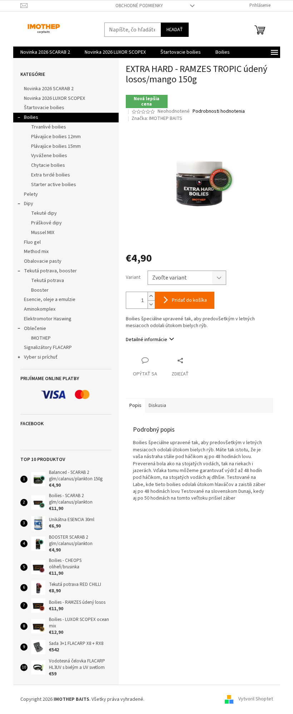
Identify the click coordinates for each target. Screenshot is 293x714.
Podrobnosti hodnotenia (219, 111)
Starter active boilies (53, 184)
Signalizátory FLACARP (48, 347)
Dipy (28, 203)
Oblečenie (35, 328)
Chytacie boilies (48, 165)
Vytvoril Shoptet (255, 699)
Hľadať (175, 29)
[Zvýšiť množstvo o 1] (151, 296)
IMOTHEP (41, 338)
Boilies (31, 117)
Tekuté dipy (44, 213)
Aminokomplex (39, 309)
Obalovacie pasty (42, 261)
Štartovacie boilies (44, 107)
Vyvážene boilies (49, 155)
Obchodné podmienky (139, 6)
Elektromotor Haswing (47, 318)
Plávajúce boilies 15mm (56, 146)
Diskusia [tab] (157, 405)
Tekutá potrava (47, 280)
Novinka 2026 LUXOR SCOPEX (54, 98)
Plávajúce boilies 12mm (56, 136)
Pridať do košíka (189, 300)
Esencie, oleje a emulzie (49, 299)
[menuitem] (45, 52)
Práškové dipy (46, 223)
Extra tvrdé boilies (50, 175)
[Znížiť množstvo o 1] (151, 304)
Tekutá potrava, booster (50, 271)
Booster (40, 290)
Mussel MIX (42, 232)
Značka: (156, 118)
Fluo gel (32, 242)
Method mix (36, 251)
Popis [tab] (135, 405)
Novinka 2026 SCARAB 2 (49, 88)
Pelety (31, 194)
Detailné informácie (146, 339)
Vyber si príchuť (41, 357)
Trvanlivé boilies (48, 127)
